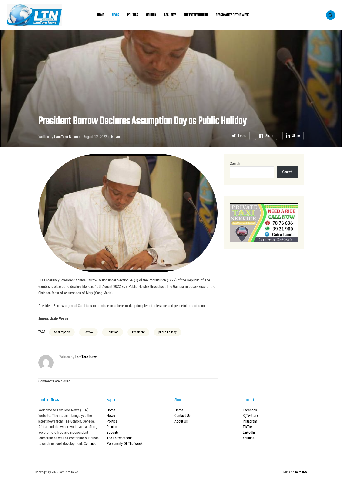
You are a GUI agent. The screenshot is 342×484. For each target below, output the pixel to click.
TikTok (247, 427)
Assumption (62, 332)
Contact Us (182, 415)
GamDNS (301, 472)
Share (269, 136)
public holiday (167, 332)
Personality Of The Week (232, 15)
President (138, 332)
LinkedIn (249, 432)
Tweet (242, 136)
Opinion (151, 15)
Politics (132, 15)
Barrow (88, 332)
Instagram (250, 421)
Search (235, 163)
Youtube (249, 438)
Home (100, 15)
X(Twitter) (250, 415)
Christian (112, 332)
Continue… (91, 443)
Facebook (250, 410)
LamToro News (66, 137)
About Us (181, 421)
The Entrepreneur (196, 15)
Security (170, 15)
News (115, 15)
